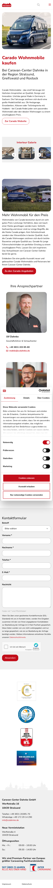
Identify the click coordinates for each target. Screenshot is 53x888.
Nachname (8, 547)
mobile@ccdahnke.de (19, 350)
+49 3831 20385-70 (20, 814)
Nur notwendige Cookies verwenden (26, 495)
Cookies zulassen (26, 478)
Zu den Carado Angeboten (19, 271)
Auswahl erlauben (26, 486)
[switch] (46, 450)
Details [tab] (26, 398)
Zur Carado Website (15, 121)
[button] (14, 155)
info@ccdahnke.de (10, 820)
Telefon (6, 559)
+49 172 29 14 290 (22, 817)
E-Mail (6, 572)
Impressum (6, 884)
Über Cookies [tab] (43, 398)
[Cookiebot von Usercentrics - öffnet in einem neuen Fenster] (39, 391)
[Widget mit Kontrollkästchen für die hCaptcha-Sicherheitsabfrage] (21, 647)
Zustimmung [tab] (9, 398)
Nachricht (6, 584)
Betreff (5, 523)
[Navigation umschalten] (50, 4)
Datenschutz (27, 884)
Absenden (10, 657)
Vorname (7, 535)
